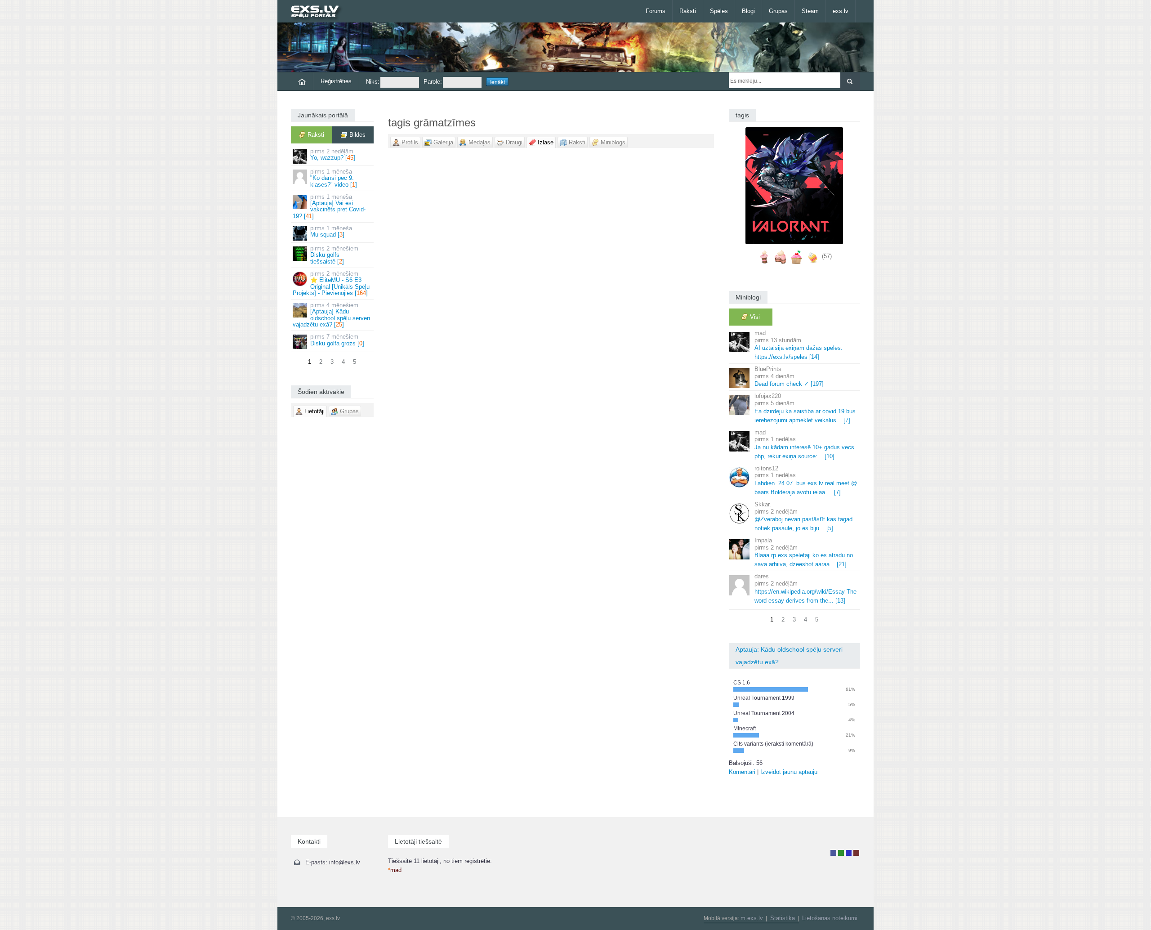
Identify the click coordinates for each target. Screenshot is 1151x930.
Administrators (856, 853)
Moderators (848, 853)
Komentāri (742, 772)
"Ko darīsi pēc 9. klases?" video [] (333, 178)
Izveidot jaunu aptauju (788, 772)
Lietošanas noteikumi (829, 918)
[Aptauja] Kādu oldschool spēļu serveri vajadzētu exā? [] (331, 315)
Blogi (748, 11)
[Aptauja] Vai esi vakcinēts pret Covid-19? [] (329, 206)
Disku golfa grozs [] (337, 339)
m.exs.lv (752, 918)
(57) (827, 256)
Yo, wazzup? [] (332, 154)
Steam (810, 11)
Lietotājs (833, 853)
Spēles (719, 11)
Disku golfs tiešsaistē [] (334, 255)
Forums (655, 11)
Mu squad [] (331, 231)
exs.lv (840, 11)
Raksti (687, 11)
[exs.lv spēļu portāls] (319, 12)
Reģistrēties (336, 81)
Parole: (433, 81)
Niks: (372, 81)
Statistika (782, 918)
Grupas (778, 11)
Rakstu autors (841, 853)
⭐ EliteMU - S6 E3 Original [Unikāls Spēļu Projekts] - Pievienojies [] (331, 283)
